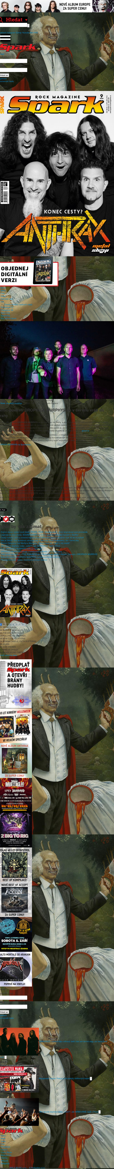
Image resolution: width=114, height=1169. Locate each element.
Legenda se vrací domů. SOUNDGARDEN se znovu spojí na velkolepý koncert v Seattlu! (39, 534)
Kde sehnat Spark (8, 318)
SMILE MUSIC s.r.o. (18, 1167)
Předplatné (5, 1146)
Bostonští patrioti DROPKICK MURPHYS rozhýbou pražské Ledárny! (31, 557)
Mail (32, 32)
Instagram (11, 32)
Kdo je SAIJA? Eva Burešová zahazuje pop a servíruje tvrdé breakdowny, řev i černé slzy (40, 540)
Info (2, 301)
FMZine (4, 1157)
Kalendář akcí (7, 298)
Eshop (19, 32)
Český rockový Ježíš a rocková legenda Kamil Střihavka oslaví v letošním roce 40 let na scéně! (42, 537)
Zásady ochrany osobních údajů (18, 304)
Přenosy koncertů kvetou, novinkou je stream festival (24, 559)
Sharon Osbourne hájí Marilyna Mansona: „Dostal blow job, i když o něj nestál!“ (35, 543)
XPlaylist (4, 1160)
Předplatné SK (7, 310)
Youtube (25, 32)
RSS (36, 32)
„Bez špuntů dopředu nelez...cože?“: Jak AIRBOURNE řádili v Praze (30, 545)
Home (3, 287)
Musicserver (6, 1155)
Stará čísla (5, 312)
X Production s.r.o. (37, 1167)
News (3, 290)
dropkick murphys (14, 403)
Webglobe (5, 1163)
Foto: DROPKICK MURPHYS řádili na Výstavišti (21, 548)
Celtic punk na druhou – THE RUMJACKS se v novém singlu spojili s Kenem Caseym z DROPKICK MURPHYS (49, 554)
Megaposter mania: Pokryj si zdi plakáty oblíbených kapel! (64, 1078)
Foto (3, 293)
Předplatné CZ (7, 307)
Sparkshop (5, 315)
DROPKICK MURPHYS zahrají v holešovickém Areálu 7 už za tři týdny (31, 551)
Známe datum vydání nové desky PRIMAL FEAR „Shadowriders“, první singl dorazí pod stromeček (44, 532)
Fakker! (4, 1149)
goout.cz (85, 430)
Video (3, 296)
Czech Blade (6, 1152)
